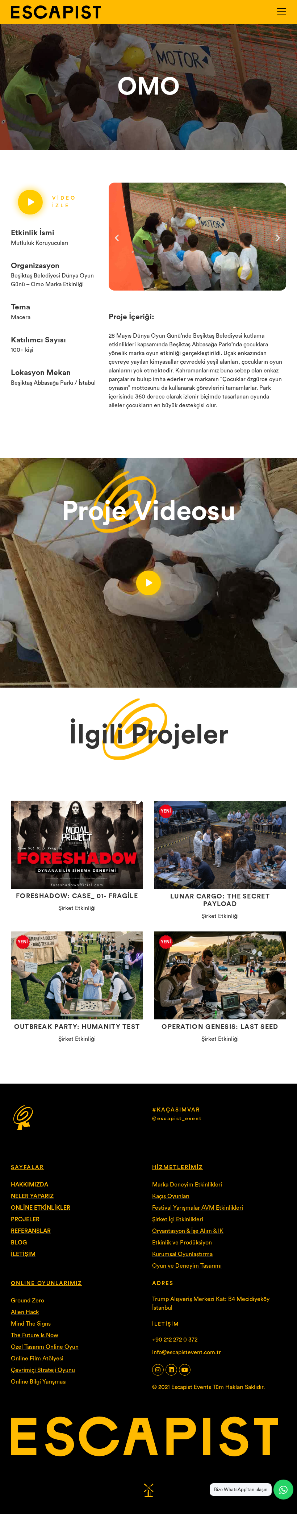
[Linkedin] (171, 1370)
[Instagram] (158, 1370)
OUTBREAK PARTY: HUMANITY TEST (77, 1026)
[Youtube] (185, 1370)
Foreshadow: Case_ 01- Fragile (77, 896)
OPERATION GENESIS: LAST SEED (220, 1026)
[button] (116, 237)
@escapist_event (177, 1118)
